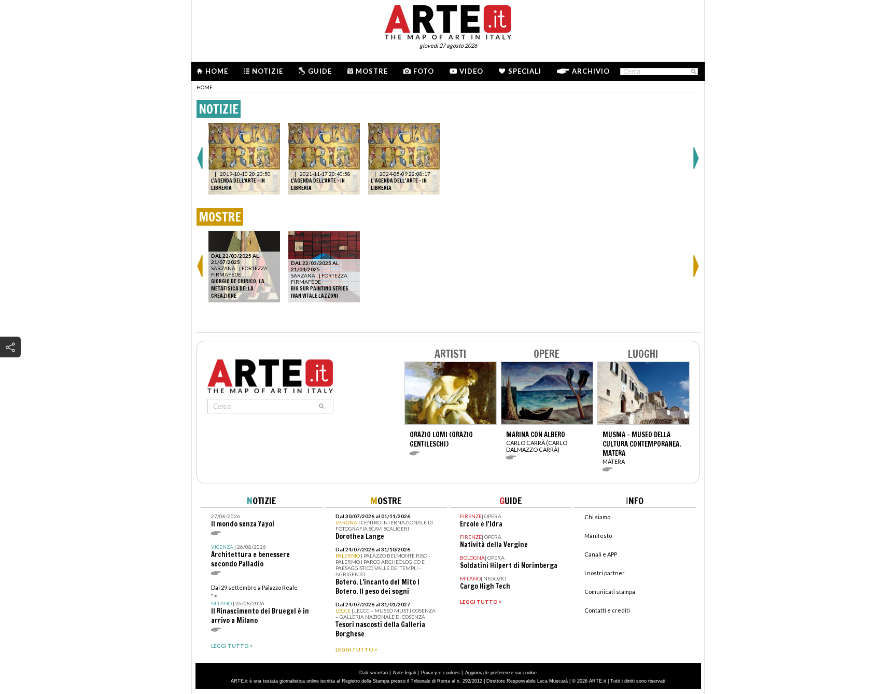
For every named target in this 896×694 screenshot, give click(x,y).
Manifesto (598, 535)
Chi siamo (597, 516)
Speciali (524, 71)
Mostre (372, 71)
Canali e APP (600, 554)
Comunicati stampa (609, 591)
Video (471, 71)
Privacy (429, 672)
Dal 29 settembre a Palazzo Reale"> (260, 604)
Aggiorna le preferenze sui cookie (501, 672)
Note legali (404, 672)
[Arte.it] (448, 20)
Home (216, 71)
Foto (423, 71)
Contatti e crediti (607, 610)
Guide (320, 71)
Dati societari (373, 672)
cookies (451, 672)
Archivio (591, 71)
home (205, 87)
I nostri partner (604, 573)
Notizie (267, 71)
